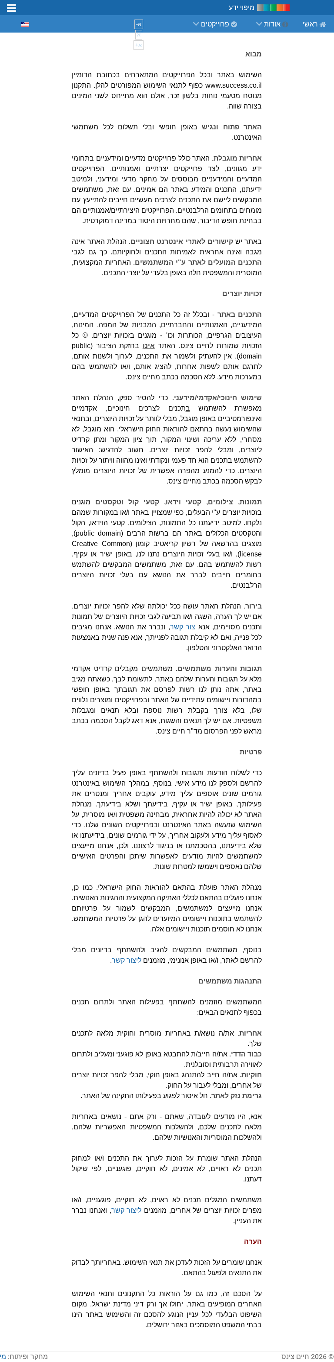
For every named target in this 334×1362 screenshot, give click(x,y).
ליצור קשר (126, 960)
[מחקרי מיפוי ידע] (273, 7)
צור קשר (182, 627)
